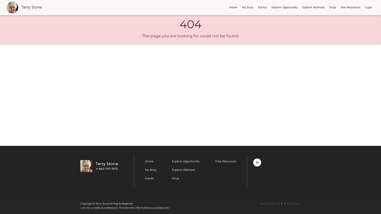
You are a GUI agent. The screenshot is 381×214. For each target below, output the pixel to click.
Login (368, 7)
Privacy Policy (292, 203)
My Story (247, 7)
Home (233, 7)
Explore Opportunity (284, 7)
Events (262, 7)
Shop (332, 7)
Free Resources (350, 7)
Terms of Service (270, 203)
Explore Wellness (313, 7)
